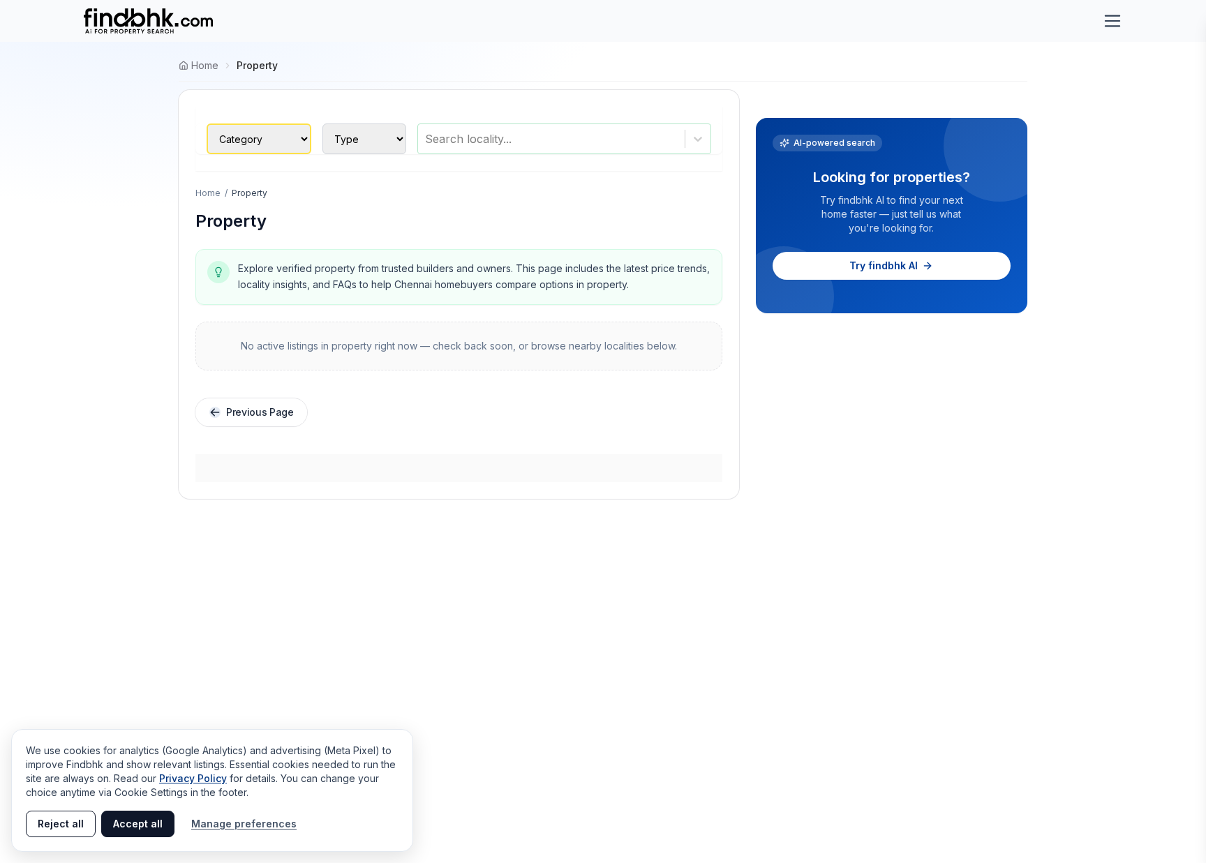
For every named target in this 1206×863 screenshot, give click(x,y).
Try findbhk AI (883, 265)
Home (208, 193)
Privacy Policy (193, 778)
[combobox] (427, 138)
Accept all (138, 824)
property (257, 65)
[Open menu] (1112, 21)
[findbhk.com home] (148, 20)
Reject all (61, 824)
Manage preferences (244, 824)
